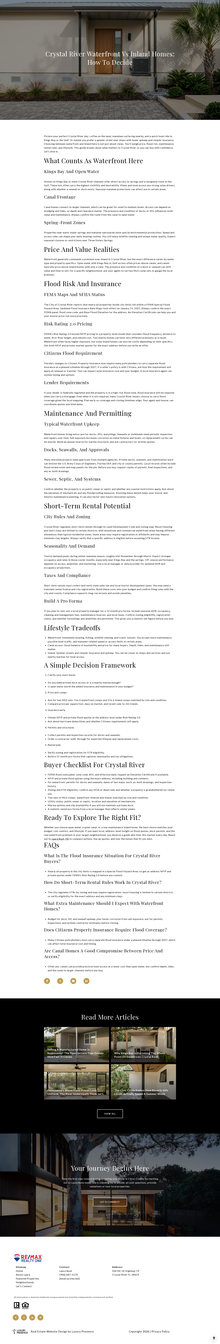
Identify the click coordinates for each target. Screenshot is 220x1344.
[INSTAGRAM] (24, 1317)
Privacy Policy (160, 1331)
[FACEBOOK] (16, 1317)
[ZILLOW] (32, 1317)
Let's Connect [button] (110, 1202)
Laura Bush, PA (60, 838)
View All (110, 1113)
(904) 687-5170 (68, 1274)
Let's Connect (24, 1286)
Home (19, 1270)
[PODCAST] (40, 1317)
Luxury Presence (83, 1331)
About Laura (23, 1274)
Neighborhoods (25, 1282)
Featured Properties (27, 1278)
